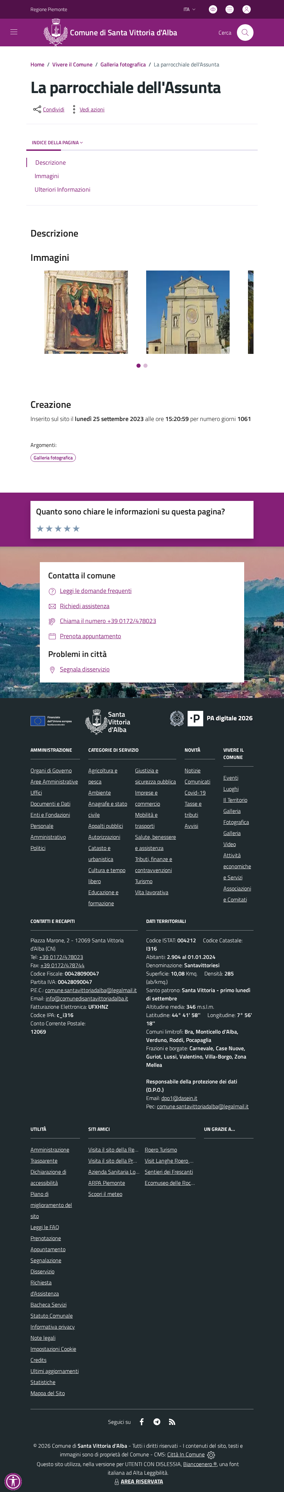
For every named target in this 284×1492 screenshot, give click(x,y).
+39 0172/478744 (63, 965)
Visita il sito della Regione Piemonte (129, 1149)
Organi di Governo (51, 770)
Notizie (193, 770)
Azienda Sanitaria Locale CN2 (122, 1172)
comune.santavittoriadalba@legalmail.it (91, 990)
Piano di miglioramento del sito (51, 1205)
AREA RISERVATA (142, 1481)
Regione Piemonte (48, 9)
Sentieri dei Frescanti (169, 1172)
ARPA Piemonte (106, 1183)
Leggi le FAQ (44, 1227)
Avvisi (191, 826)
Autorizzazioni (104, 837)
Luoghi (231, 789)
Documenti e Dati (50, 803)
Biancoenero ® (200, 1464)
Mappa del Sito (47, 1393)
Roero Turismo (161, 1149)
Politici (37, 848)
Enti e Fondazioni (50, 815)
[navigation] (14, 32)
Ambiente (99, 792)
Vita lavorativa (151, 892)
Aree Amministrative (54, 781)
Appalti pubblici (105, 826)
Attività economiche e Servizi (237, 866)
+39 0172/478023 (61, 957)
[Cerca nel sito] (245, 32)
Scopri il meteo (105, 1194)
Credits (38, 1360)
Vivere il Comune (72, 64)
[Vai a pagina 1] (138, 366)
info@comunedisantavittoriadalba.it (87, 998)
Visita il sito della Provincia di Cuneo (129, 1160)
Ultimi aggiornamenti (54, 1371)
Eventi (230, 778)
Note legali (42, 1338)
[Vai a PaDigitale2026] (211, 717)
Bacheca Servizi (48, 1304)
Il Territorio (235, 800)
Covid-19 (195, 792)
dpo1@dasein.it (179, 1098)
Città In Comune (186, 1454)
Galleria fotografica (123, 64)
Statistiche (42, 1382)
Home (37, 64)
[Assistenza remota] (211, 1454)
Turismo (143, 881)
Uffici (36, 792)
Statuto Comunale (51, 1315)
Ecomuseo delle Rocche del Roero (183, 1183)
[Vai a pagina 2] (145, 366)
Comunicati (197, 781)
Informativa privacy (52, 1326)
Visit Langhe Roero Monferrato (180, 1160)
